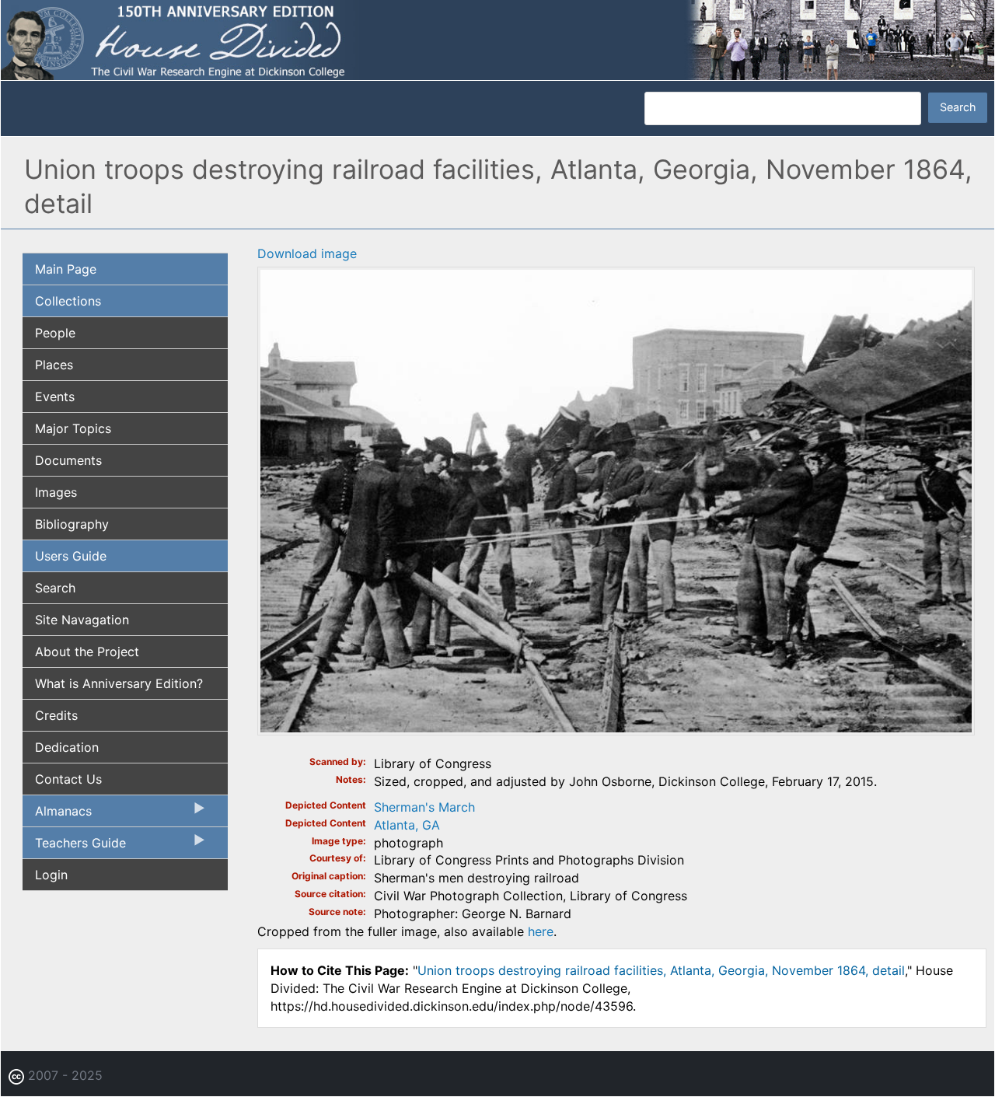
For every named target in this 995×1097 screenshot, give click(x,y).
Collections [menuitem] (68, 301)
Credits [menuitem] (56, 715)
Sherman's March (424, 807)
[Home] (497, 39)
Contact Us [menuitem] (68, 779)
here (540, 931)
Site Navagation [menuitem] (82, 619)
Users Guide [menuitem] (70, 556)
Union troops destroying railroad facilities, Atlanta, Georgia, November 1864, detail (661, 970)
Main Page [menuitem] (65, 269)
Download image (307, 253)
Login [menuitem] (51, 874)
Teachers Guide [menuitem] (74, 846)
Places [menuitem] (54, 364)
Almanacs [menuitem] (57, 814)
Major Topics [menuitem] (73, 428)
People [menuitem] (55, 333)
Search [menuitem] (55, 588)
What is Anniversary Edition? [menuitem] (119, 683)
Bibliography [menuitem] (72, 524)
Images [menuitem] (56, 492)
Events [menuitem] (55, 396)
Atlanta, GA (407, 825)
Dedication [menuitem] (67, 747)
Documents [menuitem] (68, 460)
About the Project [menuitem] (87, 651)
